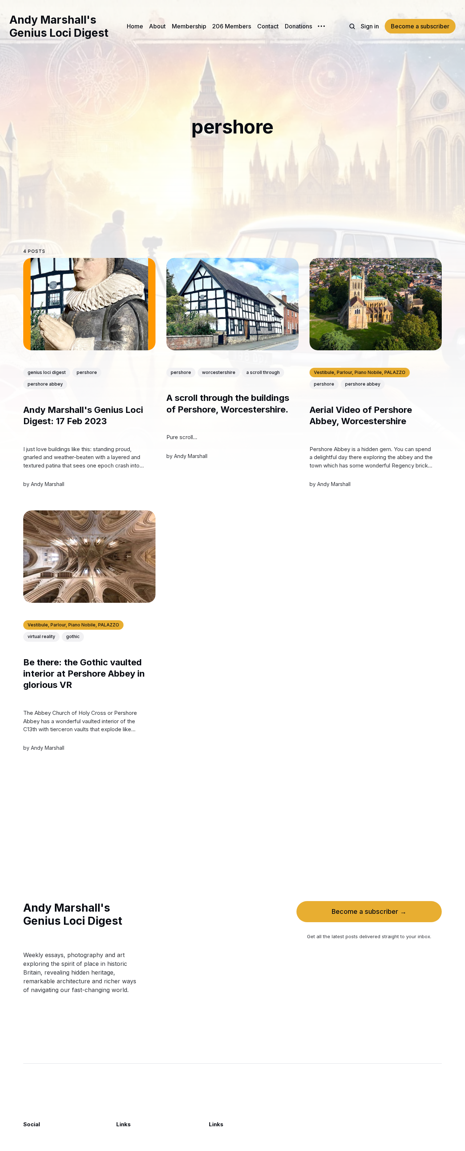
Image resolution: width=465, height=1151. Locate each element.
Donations (298, 26)
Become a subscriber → (369, 911)
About (157, 26)
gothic (73, 636)
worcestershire (218, 372)
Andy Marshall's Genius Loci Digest (58, 26)
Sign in (370, 26)
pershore (87, 372)
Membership (189, 26)
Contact (268, 26)
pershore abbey (45, 384)
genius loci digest (47, 372)
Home (135, 26)
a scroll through (263, 372)
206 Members (231, 26)
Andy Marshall (47, 484)
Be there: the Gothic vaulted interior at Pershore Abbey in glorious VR (84, 673)
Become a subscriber (420, 26)
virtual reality (41, 636)
